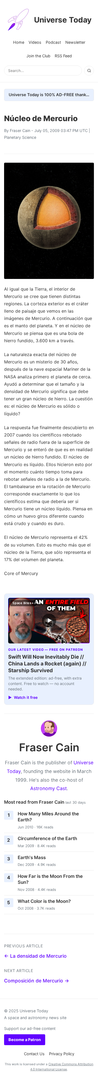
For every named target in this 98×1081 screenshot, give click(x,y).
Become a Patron (24, 1039)
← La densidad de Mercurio (35, 956)
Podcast (53, 42)
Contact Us (34, 1053)
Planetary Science (20, 137)
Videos (35, 42)
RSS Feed (63, 56)
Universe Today (62, 19)
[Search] (89, 71)
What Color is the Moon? (44, 901)
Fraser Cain (20, 130)
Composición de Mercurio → (36, 980)
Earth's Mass (32, 857)
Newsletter (75, 42)
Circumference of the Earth (47, 838)
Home (18, 42)
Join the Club (38, 56)
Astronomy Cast (48, 788)
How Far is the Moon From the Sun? (50, 879)
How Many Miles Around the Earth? (48, 817)
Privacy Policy (61, 1053)
